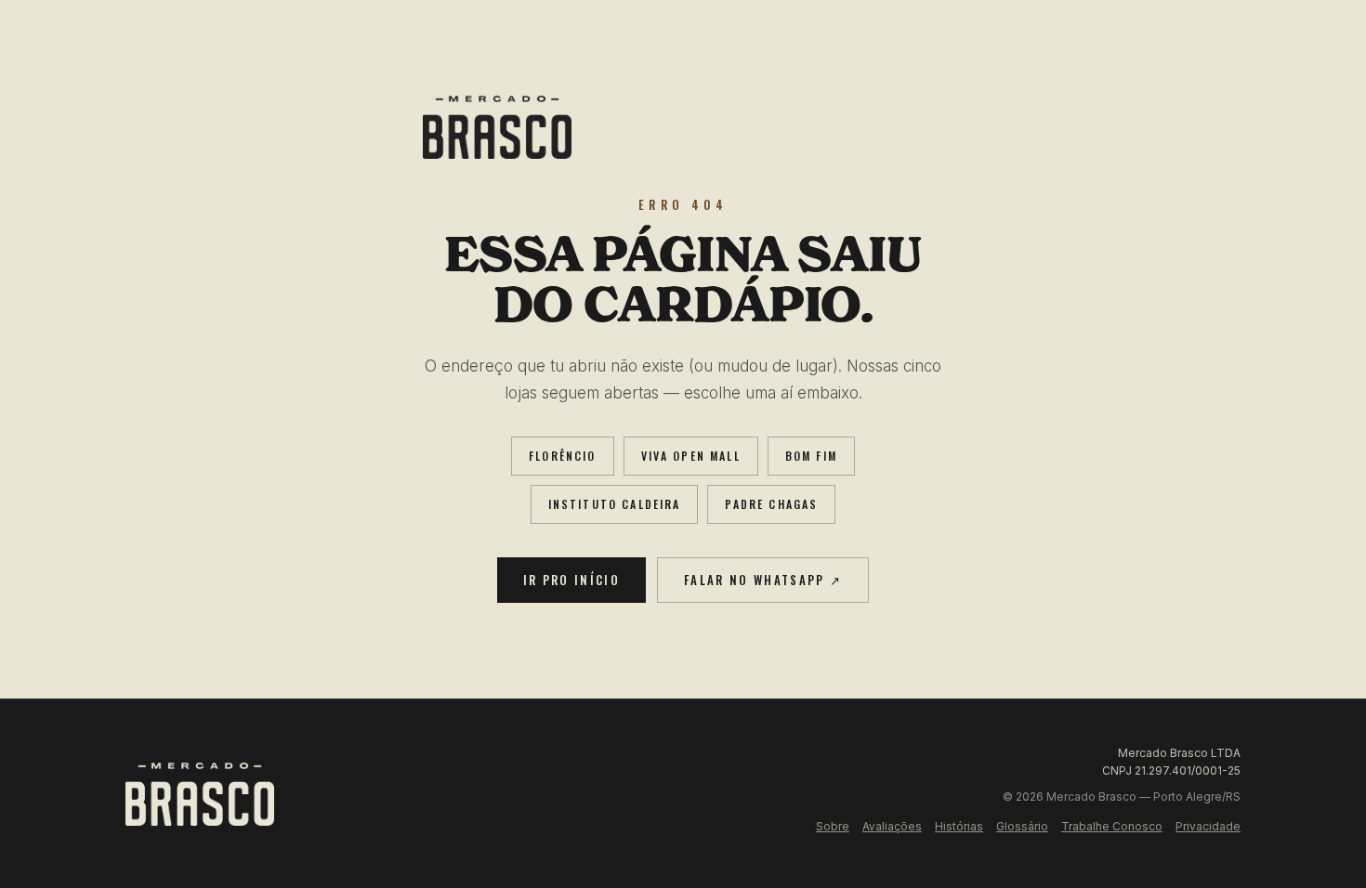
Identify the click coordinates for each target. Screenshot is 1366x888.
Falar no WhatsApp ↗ (763, 579)
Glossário (1022, 826)
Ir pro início (571, 579)
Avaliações (892, 826)
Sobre (832, 826)
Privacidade (1208, 826)
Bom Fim (811, 456)
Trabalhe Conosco (1111, 826)
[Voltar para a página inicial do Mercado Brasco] (683, 127)
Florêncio (562, 456)
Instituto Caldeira (614, 504)
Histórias (959, 826)
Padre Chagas (771, 504)
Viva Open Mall (691, 456)
